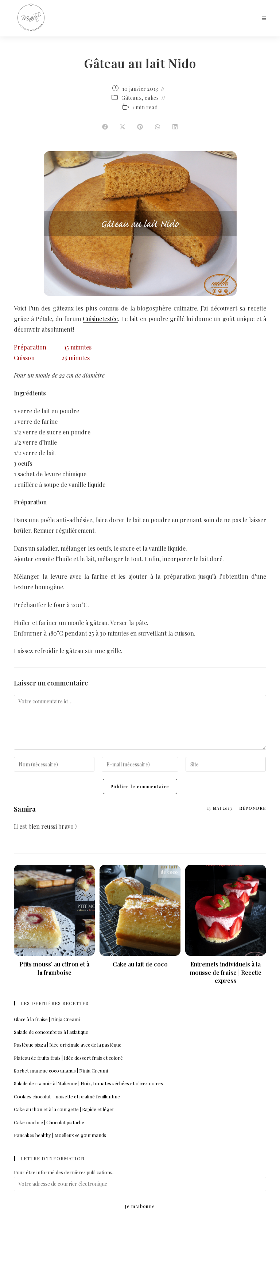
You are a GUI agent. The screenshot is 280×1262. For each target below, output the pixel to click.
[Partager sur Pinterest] (140, 127)
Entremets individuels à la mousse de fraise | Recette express (225, 972)
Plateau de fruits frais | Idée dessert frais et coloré (68, 1058)
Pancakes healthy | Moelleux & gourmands (60, 1135)
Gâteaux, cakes (140, 97)
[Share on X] (122, 127)
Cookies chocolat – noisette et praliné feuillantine (67, 1096)
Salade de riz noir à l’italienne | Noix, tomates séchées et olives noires (88, 1083)
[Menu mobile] (264, 18)
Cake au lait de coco (140, 964)
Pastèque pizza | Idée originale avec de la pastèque (67, 1045)
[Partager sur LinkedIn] (175, 127)
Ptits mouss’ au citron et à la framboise (54, 968)
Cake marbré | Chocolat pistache (49, 1122)
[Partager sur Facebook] (105, 127)
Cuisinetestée (100, 319)
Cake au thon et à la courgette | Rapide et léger (64, 1109)
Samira (25, 809)
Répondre (252, 808)
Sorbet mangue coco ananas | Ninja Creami (61, 1070)
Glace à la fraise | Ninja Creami (47, 1019)
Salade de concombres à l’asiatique (51, 1032)
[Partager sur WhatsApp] (157, 127)
